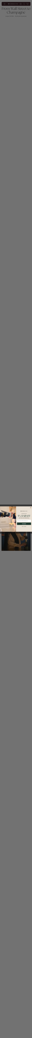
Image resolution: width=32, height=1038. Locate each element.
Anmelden (24, 523)
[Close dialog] (30, 507)
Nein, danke (24, 526)
